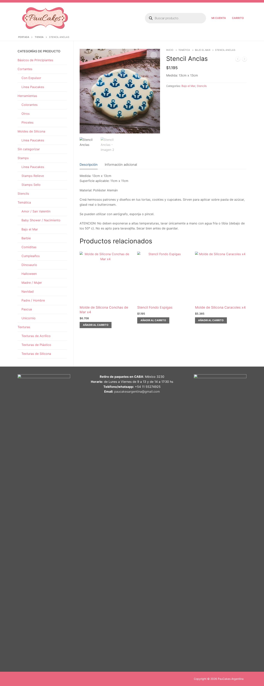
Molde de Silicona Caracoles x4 (220, 307)
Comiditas (28, 247)
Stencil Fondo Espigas (154, 307)
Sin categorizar (29, 149)
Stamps (23, 158)
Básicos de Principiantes (35, 60)
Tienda (39, 37)
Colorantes (29, 105)
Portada (23, 37)
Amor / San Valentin (35, 211)
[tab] (89, 164)
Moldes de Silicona (31, 131)
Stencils (202, 85)
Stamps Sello (31, 185)
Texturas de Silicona (36, 354)
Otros (25, 113)
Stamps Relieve (32, 176)
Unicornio (28, 318)
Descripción (89, 164)
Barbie (26, 238)
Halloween (29, 274)
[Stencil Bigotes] (244, 60)
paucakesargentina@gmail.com (137, 391)
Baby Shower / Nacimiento (40, 220)
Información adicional (121, 164)
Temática (184, 50)
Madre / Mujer (31, 282)
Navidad (27, 291)
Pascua (26, 309)
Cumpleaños (30, 256)
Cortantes (25, 69)
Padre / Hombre (33, 300)
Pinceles (27, 122)
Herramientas (27, 96)
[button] (153, 55)
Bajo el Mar (202, 50)
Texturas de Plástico (36, 345)
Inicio (170, 50)
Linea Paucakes (32, 87)
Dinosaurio (29, 265)
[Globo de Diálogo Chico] (237, 60)
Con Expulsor (31, 78)
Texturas (24, 327)
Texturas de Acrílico (36, 336)
